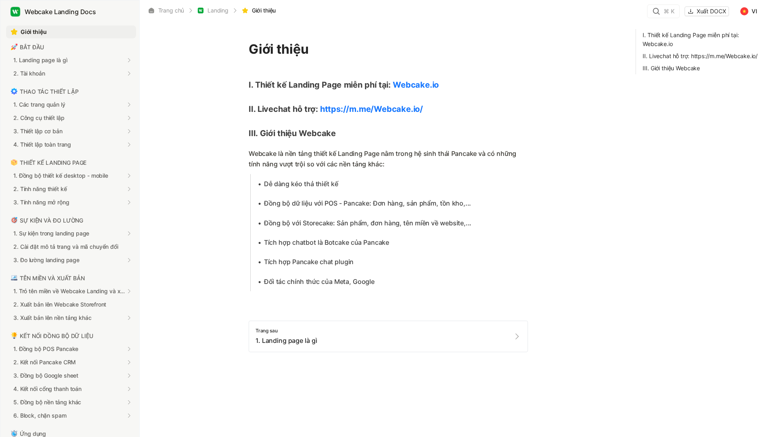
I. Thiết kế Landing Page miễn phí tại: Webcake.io (691, 39)
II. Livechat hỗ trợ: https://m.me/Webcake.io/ (700, 56)
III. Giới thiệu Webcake (671, 68)
